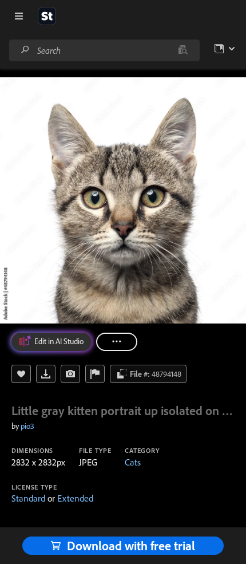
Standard (28, 498)
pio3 (27, 426)
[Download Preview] (45, 374)
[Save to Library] (21, 374)
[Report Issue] (95, 374)
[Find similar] (183, 50)
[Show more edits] (116, 342)
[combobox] (104, 50)
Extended (75, 498)
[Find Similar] (70, 374)
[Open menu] (19, 16)
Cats (133, 462)
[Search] (25, 50)
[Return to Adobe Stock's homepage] (47, 16)
